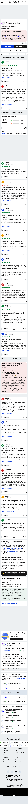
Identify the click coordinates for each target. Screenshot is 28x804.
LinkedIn (20, 771)
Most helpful (10, 133)
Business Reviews (14, 768)
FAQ (16, 750)
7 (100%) (11, 373)
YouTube (16, 771)
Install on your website (16, 639)
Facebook (8, 771)
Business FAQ (6, 759)
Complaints (13, 51)
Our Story (5, 750)
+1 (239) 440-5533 (8, 650)
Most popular (18, 133)
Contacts (23, 51)
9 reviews (7, 37)
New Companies (17, 766)
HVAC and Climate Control (18, 678)
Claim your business (7, 764)
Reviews (4, 51)
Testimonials (6, 754)
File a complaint (20, 46)
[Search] (12, 128)
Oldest (24, 133)
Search (22, 2)
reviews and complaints (12, 596)
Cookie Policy (18, 764)
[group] (4, 54)
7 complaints (16, 37)
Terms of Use (18, 759)
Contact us (5, 752)
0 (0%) (10, 372)
